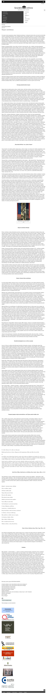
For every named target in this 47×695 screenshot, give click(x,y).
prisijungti (6, 603)
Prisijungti (42, 3)
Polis (25, 17)
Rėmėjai (25, 692)
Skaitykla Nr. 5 (27, 15)
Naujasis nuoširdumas (5, 590)
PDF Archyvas (14, 692)
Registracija (8, 692)
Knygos (26, 13)
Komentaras (26, 20)
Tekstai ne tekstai (27, 18)
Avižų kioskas (27, 11)
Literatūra (5, 12)
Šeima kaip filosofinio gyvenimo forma (8, 586)
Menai (4, 15)
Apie (4, 692)
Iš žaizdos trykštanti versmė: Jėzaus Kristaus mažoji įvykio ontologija (14, 585)
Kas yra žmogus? (5, 595)
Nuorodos (20, 692)
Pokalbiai (5, 17)
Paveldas (5, 22)
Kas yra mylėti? (4, 594)
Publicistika (5, 13)
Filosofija (5, 18)
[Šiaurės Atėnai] (24, 7)
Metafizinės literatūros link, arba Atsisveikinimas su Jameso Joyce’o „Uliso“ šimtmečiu (17, 591)
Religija (4, 20)
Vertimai (26, 22)
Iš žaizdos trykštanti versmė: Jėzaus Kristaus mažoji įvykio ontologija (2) (14, 584)
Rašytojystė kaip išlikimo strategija (8, 589)
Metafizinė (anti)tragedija (6, 593)
